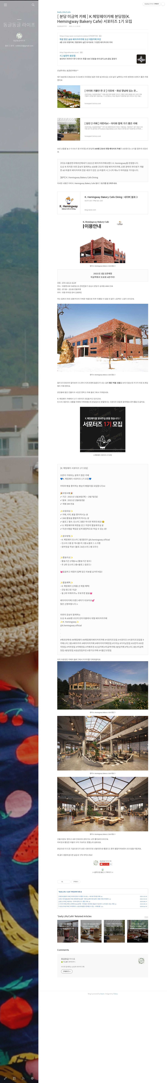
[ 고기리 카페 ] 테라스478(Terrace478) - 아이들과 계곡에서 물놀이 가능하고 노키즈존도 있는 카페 (86, 904)
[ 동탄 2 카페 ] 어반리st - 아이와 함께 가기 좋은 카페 (73, 901)
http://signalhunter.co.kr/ (69, 52)
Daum (102, 994)
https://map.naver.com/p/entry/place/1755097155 (79, 36)
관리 (32, 1078)
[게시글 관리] (67, 881)
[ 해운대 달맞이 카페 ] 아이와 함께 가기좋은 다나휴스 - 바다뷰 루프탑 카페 (79, 896)
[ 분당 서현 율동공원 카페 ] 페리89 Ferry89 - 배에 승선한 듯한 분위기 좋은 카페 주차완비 (84, 899)
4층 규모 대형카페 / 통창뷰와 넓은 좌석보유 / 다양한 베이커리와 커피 (86, 42)
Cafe (68, 892)
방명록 (14, 1078)
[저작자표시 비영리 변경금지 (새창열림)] (83, 882)
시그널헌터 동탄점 (68, 56)
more (146, 917)
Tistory (115, 994)
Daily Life (62, 892)
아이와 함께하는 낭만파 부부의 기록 (72, 967)
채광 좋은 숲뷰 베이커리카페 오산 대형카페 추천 (80, 39)
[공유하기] (65, 881)
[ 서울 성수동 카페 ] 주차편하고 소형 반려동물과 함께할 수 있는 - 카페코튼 (79, 906)
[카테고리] (5, 4)
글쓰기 (6, 1078)
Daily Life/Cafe (64, 12)
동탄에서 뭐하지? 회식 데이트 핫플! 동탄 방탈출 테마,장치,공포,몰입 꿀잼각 (88, 59)
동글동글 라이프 (19, 25)
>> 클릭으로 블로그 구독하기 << (102, 872)
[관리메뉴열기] (163, 4)
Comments (63, 950)
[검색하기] (33, 5)
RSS (23, 1078)
